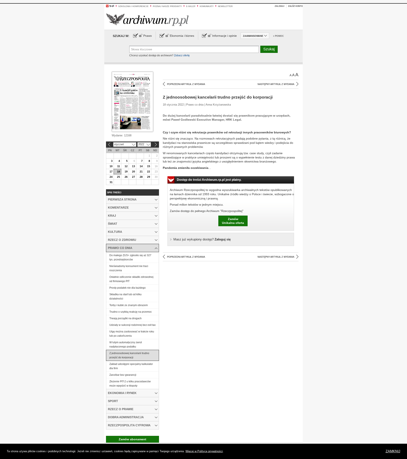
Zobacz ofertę (182, 55)
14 (141, 166)
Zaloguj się (202, 239)
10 (111, 166)
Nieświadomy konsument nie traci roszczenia (128, 268)
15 (148, 166)
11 (118, 166)
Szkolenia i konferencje (133, 6)
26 (126, 176)
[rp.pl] (110, 5)
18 (118, 171)
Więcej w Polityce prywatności (204, 451)
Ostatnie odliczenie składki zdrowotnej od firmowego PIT (131, 279)
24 (111, 176)
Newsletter (225, 6)
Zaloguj (279, 6)
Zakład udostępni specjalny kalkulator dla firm (131, 366)
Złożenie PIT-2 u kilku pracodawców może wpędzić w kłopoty (130, 383)
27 (133, 176)
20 (133, 171)
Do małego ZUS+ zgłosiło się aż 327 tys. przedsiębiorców (130, 257)
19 (126, 171)
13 (133, 166)
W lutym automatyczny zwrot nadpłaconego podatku (125, 344)
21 (141, 171)
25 (118, 176)
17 (111, 171)
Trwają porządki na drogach (125, 318)
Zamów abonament (132, 439)
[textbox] (194, 49)
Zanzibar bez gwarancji (122, 374)
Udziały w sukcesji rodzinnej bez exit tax (132, 324)
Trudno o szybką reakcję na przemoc (130, 311)
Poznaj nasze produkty (167, 6)
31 (111, 182)
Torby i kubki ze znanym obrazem (128, 305)
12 (126, 166)
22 (148, 171)
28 (141, 176)
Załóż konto (295, 6)
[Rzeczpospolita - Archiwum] (147, 19)
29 (148, 176)
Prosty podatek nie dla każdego (127, 287)
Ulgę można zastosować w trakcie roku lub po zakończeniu (131, 333)
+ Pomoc (278, 36)
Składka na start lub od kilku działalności (125, 296)
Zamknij (393, 451)
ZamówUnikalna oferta (233, 221)
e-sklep (190, 6)
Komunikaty (207, 6)
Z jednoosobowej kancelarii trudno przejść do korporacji (129, 355)
